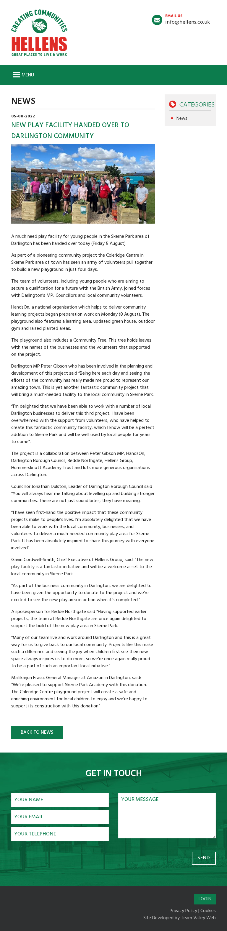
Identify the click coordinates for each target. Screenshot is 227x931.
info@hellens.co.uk (187, 20)
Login (205, 899)
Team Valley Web (198, 918)
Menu (28, 75)
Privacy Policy (183, 911)
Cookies (208, 911)
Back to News (37, 732)
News (181, 118)
